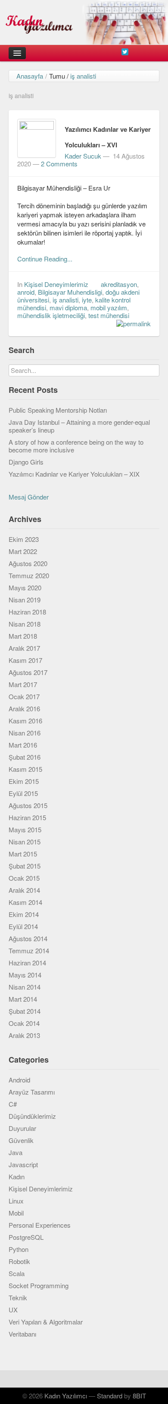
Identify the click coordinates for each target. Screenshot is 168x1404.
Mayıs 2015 (25, 829)
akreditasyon (119, 284)
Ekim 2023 (24, 539)
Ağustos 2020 (28, 563)
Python (18, 1249)
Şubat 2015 (24, 865)
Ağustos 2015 (28, 805)
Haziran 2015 (27, 817)
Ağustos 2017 (28, 672)
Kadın (17, 1176)
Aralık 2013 (24, 1035)
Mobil (16, 1212)
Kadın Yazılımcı (65, 1395)
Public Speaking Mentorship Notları (58, 409)
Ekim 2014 (24, 914)
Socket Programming (38, 1285)
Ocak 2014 (24, 1023)
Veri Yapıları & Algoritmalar (46, 1321)
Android (19, 1079)
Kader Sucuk (83, 155)
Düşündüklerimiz (32, 1116)
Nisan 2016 (24, 732)
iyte (87, 299)
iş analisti (65, 299)
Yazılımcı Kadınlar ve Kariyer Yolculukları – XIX (74, 473)
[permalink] (131, 323)
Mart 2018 (23, 635)
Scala (17, 1273)
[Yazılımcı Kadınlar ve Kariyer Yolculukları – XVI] (36, 137)
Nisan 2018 (24, 623)
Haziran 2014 (27, 962)
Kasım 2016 (25, 720)
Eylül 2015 (23, 793)
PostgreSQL (26, 1237)
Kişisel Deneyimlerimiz (56, 284)
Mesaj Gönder (29, 496)
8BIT (139, 1395)
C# (13, 1103)
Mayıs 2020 (25, 587)
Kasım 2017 (25, 660)
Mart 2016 (23, 744)
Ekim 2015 (24, 781)
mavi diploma (68, 307)
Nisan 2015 (24, 841)
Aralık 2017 (24, 648)
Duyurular (22, 1128)
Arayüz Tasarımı (32, 1091)
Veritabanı (22, 1333)
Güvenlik (21, 1140)
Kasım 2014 (25, 902)
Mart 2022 (23, 551)
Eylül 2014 (23, 926)
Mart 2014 (23, 998)
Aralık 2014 (24, 890)
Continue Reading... (44, 258)
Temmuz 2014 (29, 950)
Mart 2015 (23, 853)
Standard (109, 1395)
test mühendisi (108, 315)
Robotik (19, 1261)
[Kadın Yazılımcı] (84, 22)
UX (13, 1309)
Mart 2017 (23, 684)
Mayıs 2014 (25, 974)
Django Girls (26, 461)
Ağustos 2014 (28, 938)
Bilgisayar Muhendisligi (70, 291)
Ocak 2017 (24, 696)
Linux (16, 1200)
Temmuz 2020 (29, 575)
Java (15, 1152)
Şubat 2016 (24, 756)
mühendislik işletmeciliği (51, 315)
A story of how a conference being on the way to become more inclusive (76, 445)
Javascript (23, 1164)
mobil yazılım (108, 307)
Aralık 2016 (24, 708)
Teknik (18, 1297)
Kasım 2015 (25, 769)
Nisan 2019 (24, 599)
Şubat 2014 (24, 1011)
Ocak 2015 (24, 877)
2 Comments (59, 163)
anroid (25, 291)
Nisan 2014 (24, 986)
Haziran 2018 (27, 611)
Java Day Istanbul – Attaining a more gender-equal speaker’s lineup (79, 425)
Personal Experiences (40, 1224)
